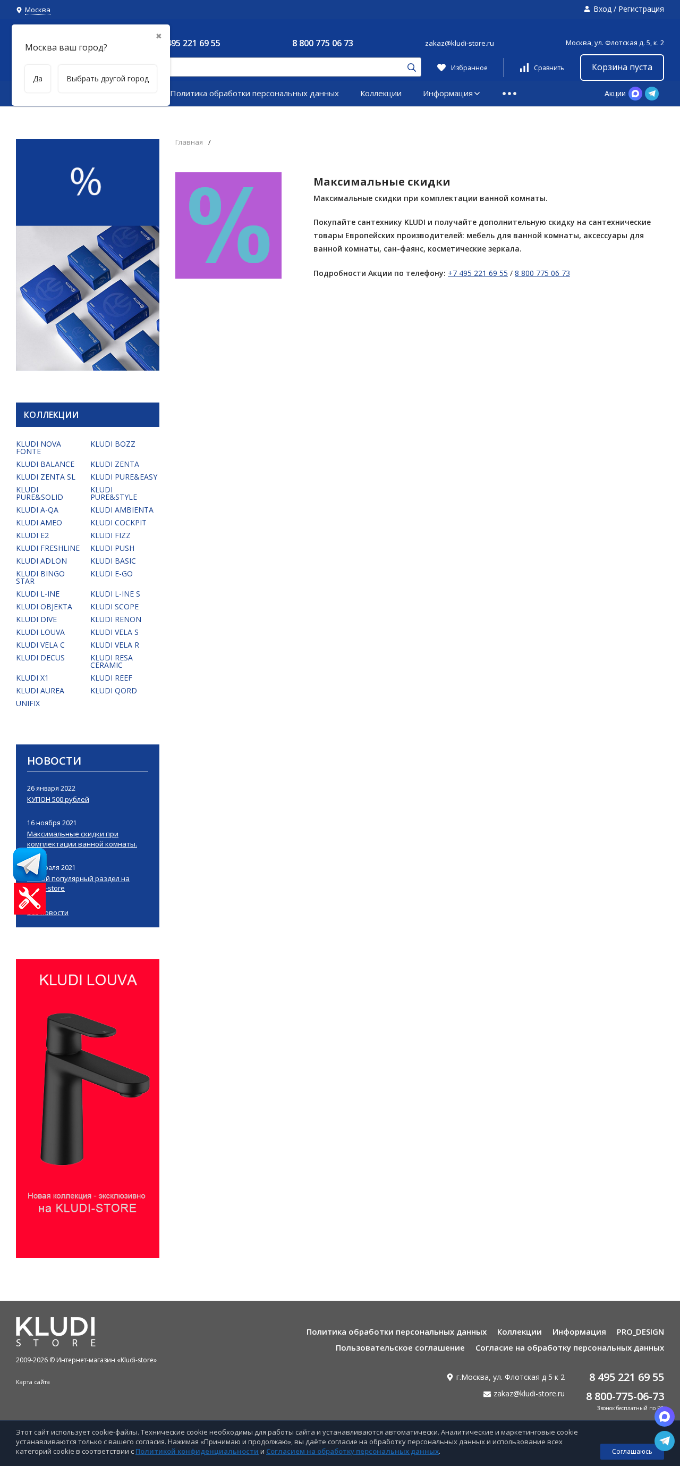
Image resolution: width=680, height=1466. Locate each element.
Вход (602, 9)
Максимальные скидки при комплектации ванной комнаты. (82, 838)
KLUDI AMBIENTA (122, 510)
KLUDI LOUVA (40, 632)
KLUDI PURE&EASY (123, 477)
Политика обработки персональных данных (254, 93)
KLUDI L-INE (38, 594)
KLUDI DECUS (40, 657)
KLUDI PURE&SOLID (39, 493)
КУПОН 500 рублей (58, 799)
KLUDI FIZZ (110, 535)
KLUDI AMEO (39, 522)
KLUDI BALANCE (45, 464)
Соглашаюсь (632, 1451)
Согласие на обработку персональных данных (569, 1347)
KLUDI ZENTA (114, 464)
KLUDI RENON (115, 619)
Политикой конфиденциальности (197, 1451)
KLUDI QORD (113, 690)
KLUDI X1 (32, 678)
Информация (448, 93)
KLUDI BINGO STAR (40, 577)
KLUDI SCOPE (114, 606)
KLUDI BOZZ (112, 444)
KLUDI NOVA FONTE (38, 447)
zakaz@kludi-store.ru (459, 43)
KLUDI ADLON (41, 561)
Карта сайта (33, 1382)
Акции (615, 93)
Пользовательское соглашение (400, 1347)
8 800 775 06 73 (322, 43)
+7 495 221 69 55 (478, 273)
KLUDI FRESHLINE (48, 548)
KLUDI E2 (32, 535)
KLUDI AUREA (40, 690)
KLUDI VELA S (114, 632)
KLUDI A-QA (37, 510)
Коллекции (381, 93)
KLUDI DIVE (36, 619)
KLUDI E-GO (111, 573)
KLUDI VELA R (114, 645)
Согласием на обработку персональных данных (352, 1451)
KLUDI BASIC (113, 561)
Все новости (48, 912)
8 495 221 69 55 (189, 43)
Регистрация (641, 9)
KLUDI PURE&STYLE (113, 493)
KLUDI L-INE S (115, 594)
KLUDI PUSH (112, 548)
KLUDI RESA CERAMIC (111, 661)
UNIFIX (28, 703)
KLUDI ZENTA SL (45, 477)
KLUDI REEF (111, 678)
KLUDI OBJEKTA (44, 606)
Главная (189, 142)
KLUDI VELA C (40, 645)
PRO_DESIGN (640, 1331)
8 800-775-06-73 (625, 1396)
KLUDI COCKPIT (118, 522)
